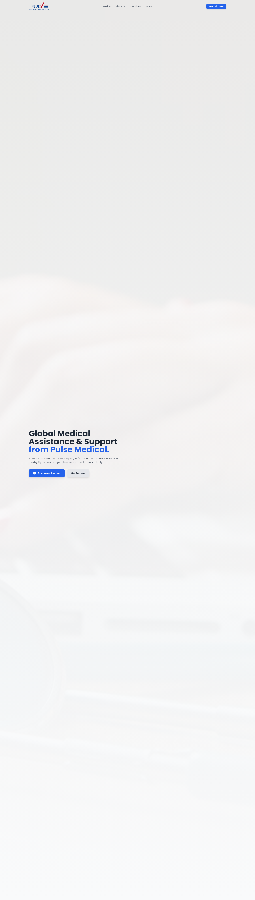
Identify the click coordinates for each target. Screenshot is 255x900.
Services (107, 6)
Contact (149, 6)
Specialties (135, 6)
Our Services (78, 473)
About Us (120, 6)
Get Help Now (216, 6)
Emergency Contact (49, 473)
